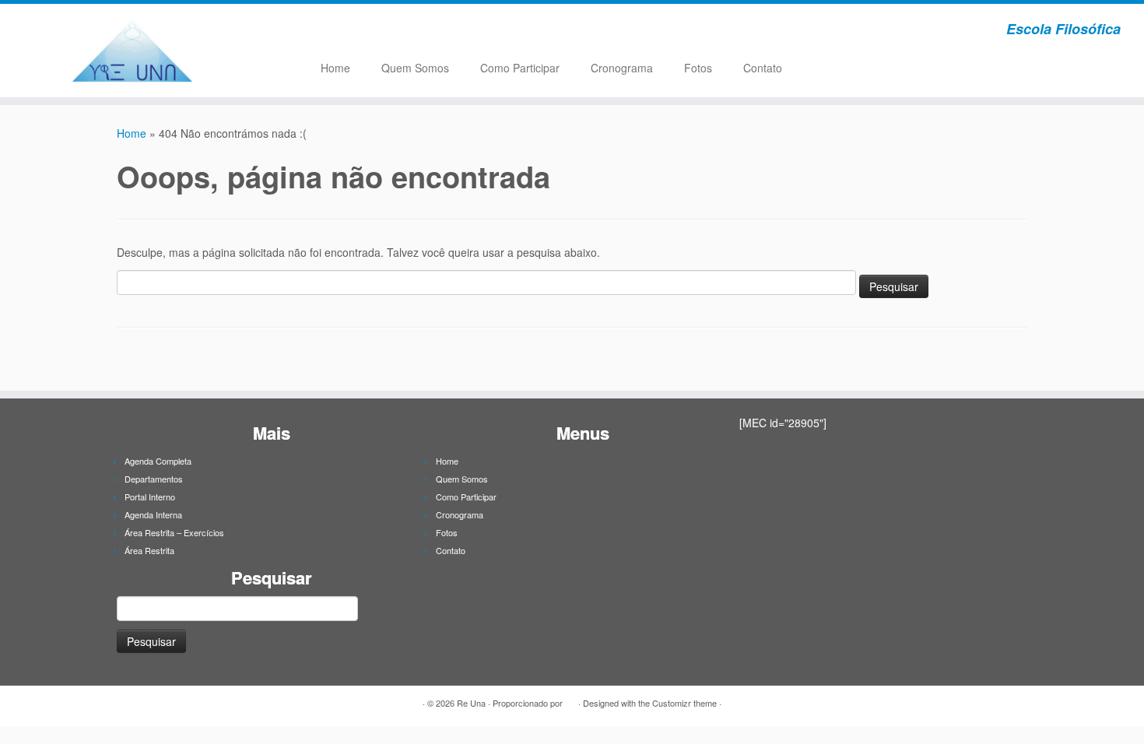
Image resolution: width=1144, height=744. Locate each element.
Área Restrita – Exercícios (174, 532)
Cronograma (622, 67)
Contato (762, 67)
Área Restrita (149, 550)
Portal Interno (150, 496)
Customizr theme (684, 703)
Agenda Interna (153, 514)
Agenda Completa (158, 460)
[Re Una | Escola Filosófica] (132, 50)
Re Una (471, 703)
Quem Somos (415, 67)
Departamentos (154, 478)
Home (335, 67)
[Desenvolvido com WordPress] (570, 699)
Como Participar (520, 67)
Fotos (698, 67)
